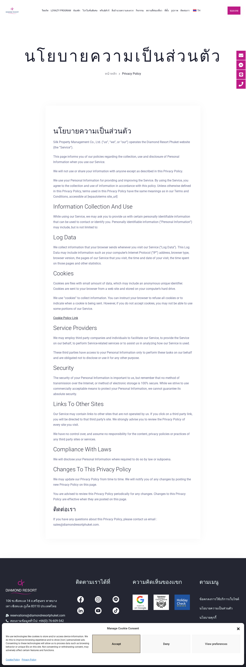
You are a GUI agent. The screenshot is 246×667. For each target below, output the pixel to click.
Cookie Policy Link (65, 318)
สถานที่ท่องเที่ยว (154, 10)
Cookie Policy (13, 659)
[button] (238, 628)
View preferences (216, 644)
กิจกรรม (140, 10)
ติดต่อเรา (185, 10)
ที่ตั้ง (167, 10)
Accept (116, 644)
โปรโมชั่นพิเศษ (89, 10)
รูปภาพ (174, 10)
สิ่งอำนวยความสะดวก (123, 10)
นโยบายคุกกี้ (207, 617)
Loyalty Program (61, 10)
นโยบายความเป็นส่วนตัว (216, 608)
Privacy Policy (29, 659)
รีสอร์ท (45, 10)
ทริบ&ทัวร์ (104, 10)
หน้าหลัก (111, 73)
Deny (166, 644)
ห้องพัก (76, 10)
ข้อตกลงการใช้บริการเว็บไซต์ (219, 599)
